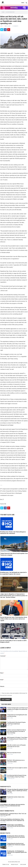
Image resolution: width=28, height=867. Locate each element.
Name (2, 673)
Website (2, 686)
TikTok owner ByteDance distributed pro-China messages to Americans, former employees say (12, 820)
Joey (1, 26)
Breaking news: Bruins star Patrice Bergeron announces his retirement (16, 836)
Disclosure (23, 864)
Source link (3, 504)
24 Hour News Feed (10, 12)
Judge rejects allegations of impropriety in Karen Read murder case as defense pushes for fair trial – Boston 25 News (14, 595)
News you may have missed (14, 752)
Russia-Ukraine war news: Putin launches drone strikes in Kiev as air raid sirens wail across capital (13, 619)
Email (2, 679)
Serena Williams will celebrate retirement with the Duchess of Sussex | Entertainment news (12, 805)
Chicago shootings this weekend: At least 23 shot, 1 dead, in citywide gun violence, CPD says (17, 791)
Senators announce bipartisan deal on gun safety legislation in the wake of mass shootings (16, 731)
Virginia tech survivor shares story (15, 797)
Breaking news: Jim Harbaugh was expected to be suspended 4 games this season (17, 852)
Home (3, 12)
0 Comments (15, 26)
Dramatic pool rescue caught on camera (17, 767)
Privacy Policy (14, 864)
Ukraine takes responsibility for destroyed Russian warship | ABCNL (16, 825)
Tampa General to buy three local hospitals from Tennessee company (16, 844)
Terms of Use (5, 864)
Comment (3, 656)
